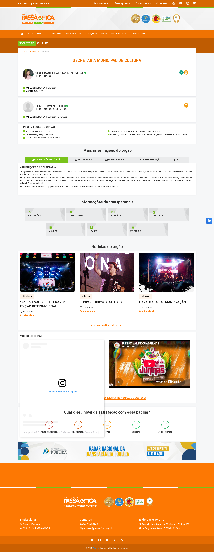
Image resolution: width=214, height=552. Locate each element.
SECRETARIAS (72, 34)
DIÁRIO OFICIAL (138, 34)
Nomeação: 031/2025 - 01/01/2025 (51, 117)
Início (22, 51)
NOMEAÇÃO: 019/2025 (45, 88)
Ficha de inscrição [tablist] (150, 159)
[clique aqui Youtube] (107, 540)
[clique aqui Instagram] (114, 540)
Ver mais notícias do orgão (107, 325)
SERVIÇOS (90, 34)
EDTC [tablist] (179, 159)
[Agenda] (186, 72)
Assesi (96, 548)
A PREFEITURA (35, 34)
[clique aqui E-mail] (92, 540)
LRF (103, 34)
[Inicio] (22, 34)
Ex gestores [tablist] (84, 159)
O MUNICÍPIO (54, 34)
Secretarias (33, 51)
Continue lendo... (29, 315)
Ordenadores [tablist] (116, 159)
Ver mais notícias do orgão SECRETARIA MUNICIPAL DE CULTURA (107, 397)
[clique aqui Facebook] (99, 540)
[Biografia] (181, 72)
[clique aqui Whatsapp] (122, 540)
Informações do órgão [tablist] (47, 159)
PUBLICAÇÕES (118, 34)
